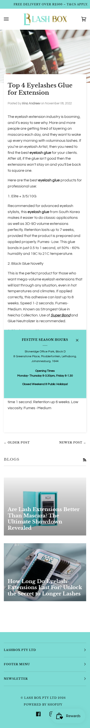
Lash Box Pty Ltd (40, 697)
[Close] (79, 338)
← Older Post (17, 442)
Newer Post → (72, 442)
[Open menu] (11, 19)
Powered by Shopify (43, 704)
